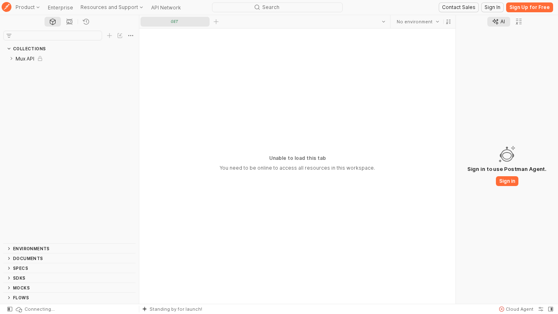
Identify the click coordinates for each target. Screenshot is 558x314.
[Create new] (109, 35)
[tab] (53, 22)
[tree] (69, 148)
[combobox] (418, 21)
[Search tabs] (383, 22)
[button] (448, 21)
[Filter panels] (9, 35)
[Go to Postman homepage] (6, 7)
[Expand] (11, 58)
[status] (35, 309)
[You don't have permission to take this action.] (216, 22)
